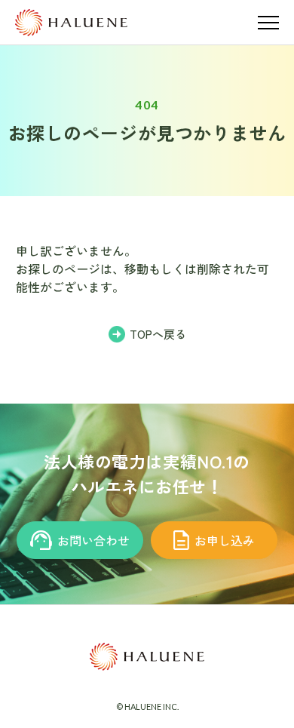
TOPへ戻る (158, 334)
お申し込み (224, 540)
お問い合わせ (93, 540)
